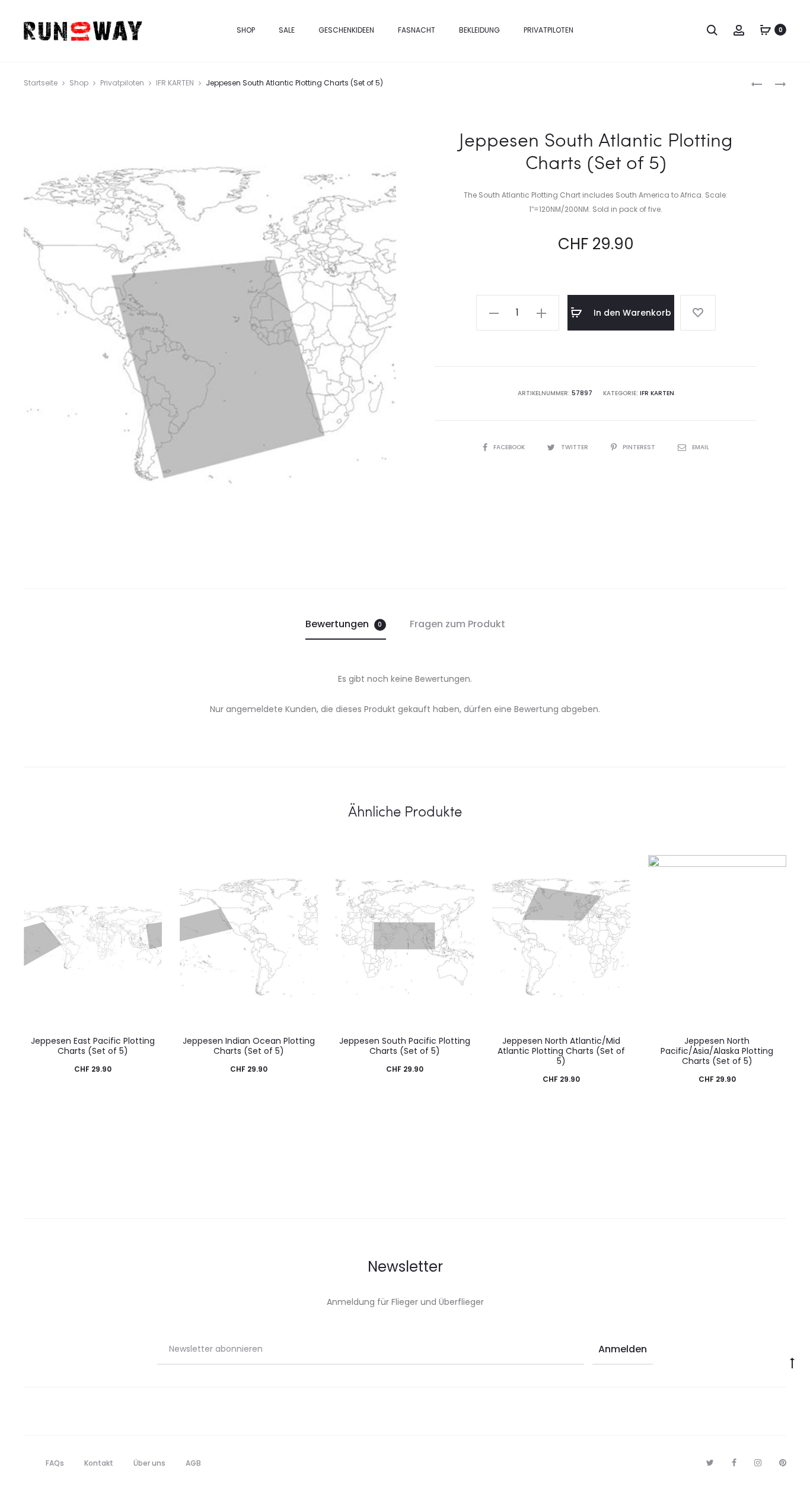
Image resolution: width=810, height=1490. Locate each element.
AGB (193, 1463)
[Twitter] (710, 1463)
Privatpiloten (548, 30)
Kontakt (98, 1463)
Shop (246, 30)
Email (700, 447)
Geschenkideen (346, 30)
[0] (765, 30)
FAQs (55, 1463)
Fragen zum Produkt (457, 624)
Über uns (149, 1463)
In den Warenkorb (631, 313)
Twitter (575, 447)
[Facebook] (734, 1463)
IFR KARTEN (175, 83)
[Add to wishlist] (698, 313)
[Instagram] (757, 1463)
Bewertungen (343, 624)
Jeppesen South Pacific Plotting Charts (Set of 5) (404, 1046)
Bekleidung (479, 30)
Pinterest (640, 447)
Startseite (41, 83)
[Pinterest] (782, 1463)
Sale (287, 30)
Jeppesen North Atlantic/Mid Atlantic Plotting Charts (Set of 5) (561, 1051)
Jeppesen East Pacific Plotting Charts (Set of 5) (93, 1046)
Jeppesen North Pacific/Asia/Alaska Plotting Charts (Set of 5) (717, 1051)
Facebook (510, 447)
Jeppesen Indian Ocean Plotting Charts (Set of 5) (249, 1046)
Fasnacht (416, 30)
